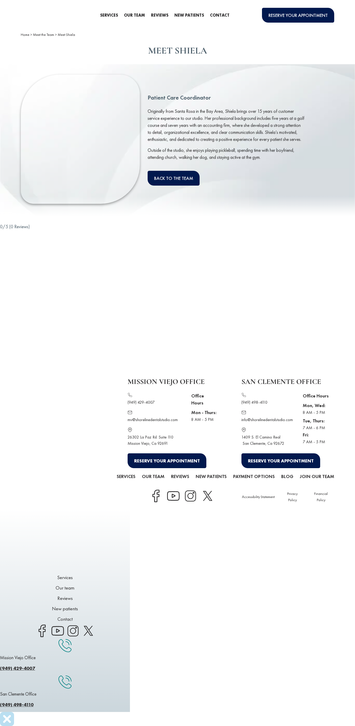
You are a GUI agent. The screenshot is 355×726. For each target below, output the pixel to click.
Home (25, 34)
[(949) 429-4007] (130, 396)
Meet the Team (43, 34)
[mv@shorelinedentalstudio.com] (130, 413)
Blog (287, 476)
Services (109, 15)
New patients (189, 15)
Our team (134, 15)
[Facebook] (155, 495)
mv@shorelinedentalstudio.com (153, 419)
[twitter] (207, 495)
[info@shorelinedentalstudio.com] (243, 413)
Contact (219, 15)
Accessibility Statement (258, 496)
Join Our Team (317, 476)
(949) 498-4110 (254, 402)
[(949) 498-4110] (243, 396)
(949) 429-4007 (141, 402)
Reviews (159, 15)
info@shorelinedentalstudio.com (267, 419)
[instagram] (190, 495)
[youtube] (173, 495)
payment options (254, 476)
